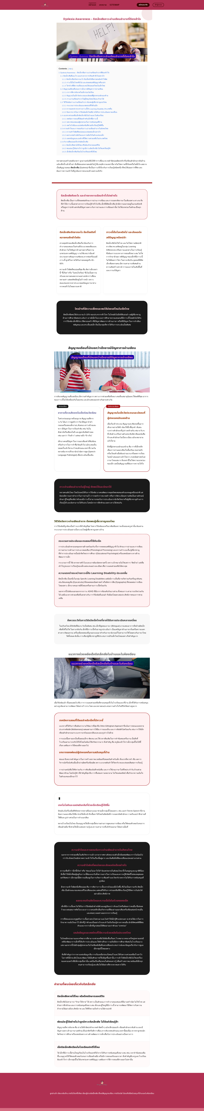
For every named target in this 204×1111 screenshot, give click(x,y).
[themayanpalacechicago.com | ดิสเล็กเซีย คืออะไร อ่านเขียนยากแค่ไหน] (62, 5)
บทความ (103, 4)
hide (70, 69)
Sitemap (114, 4)
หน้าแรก (92, 4)
